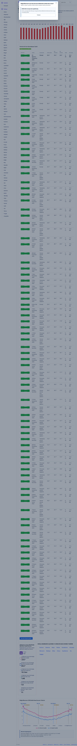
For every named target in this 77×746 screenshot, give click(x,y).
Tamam (38, 15)
